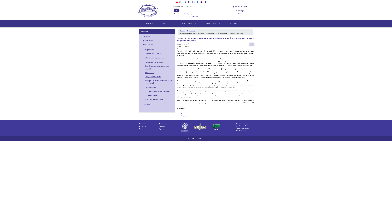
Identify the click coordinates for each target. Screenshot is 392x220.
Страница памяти (151, 95)
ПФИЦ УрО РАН (198, 138)
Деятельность (189, 23)
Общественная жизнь (153, 77)
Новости (142, 129)
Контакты (235, 23)
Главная (148, 23)
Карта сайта (163, 129)
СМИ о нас (147, 104)
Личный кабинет (240, 7)
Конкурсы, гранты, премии (155, 62)
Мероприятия (150, 50)
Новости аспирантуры (153, 54)
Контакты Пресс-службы (154, 99)
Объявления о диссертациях (156, 58)
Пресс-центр (213, 23)
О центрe (167, 23)
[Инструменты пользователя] (251, 44)
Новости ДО (149, 72)
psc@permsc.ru (241, 130)
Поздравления (150, 87)
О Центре (146, 37)
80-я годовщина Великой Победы (157, 91)
